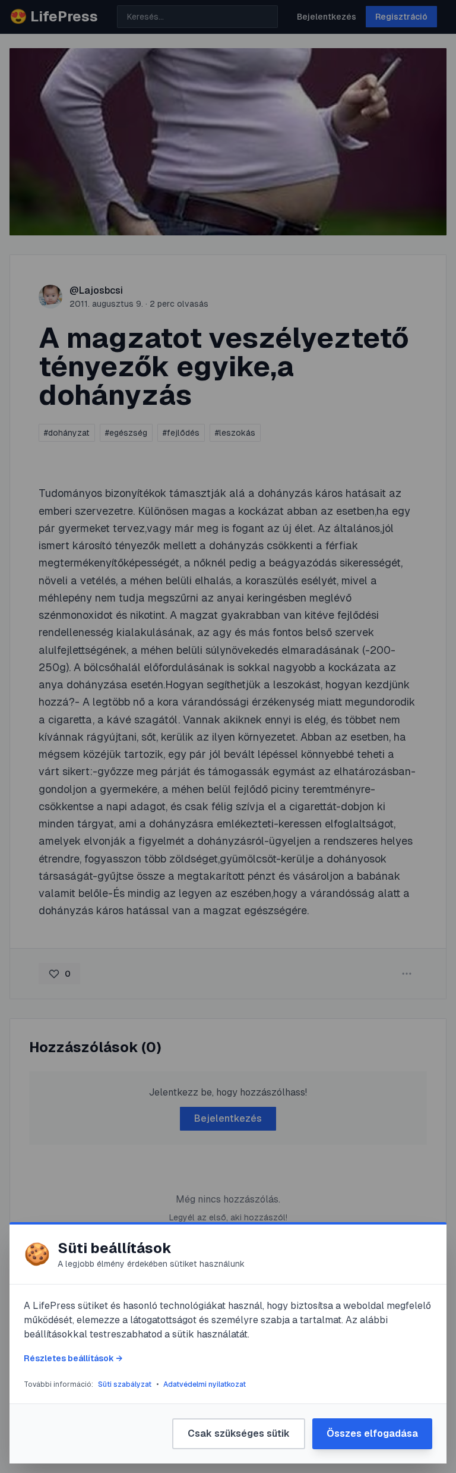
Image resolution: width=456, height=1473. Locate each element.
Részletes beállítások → (73, 1358)
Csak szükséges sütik (239, 1433)
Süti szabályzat (124, 1384)
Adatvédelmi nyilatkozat (204, 1384)
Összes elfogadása (372, 1433)
